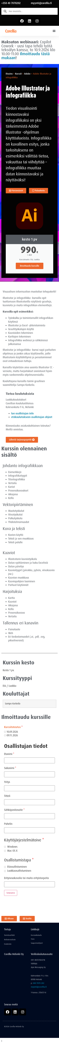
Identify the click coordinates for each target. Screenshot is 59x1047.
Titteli (7, 796)
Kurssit (18, 73)
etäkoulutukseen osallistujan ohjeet (31, 417)
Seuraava (10, 892)
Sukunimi (10, 768)
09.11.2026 (12, 735)
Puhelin (8, 824)
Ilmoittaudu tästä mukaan (25, 55)
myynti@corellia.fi (41, 3)
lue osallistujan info (22, 413)
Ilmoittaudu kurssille (29, 265)
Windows (12, 846)
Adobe (27, 73)
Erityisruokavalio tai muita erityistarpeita (26, 878)
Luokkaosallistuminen (19, 870)
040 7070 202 (38, 983)
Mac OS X (12, 850)
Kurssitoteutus (13, 727)
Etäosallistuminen (17, 866)
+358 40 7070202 (11, 3)
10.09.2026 (12, 732)
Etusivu (9, 73)
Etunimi (9, 754)
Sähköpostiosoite (14, 810)
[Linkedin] (29, 21)
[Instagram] (37, 21)
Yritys (7, 782)
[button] (54, 31)
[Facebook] (22, 21)
